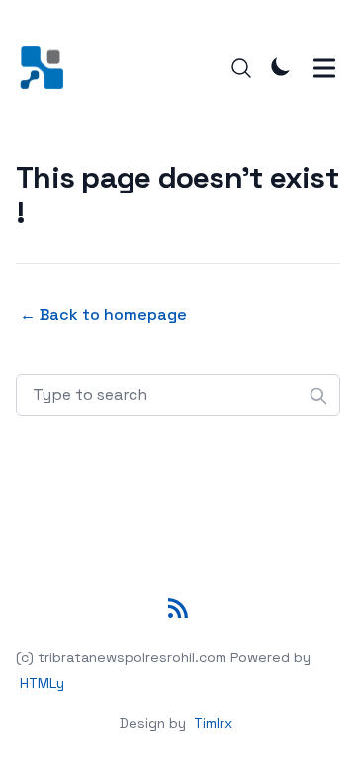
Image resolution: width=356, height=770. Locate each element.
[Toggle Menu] (324, 68)
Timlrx (213, 723)
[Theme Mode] (281, 66)
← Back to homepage (103, 314)
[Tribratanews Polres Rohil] (48, 67)
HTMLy (42, 683)
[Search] (241, 68)
